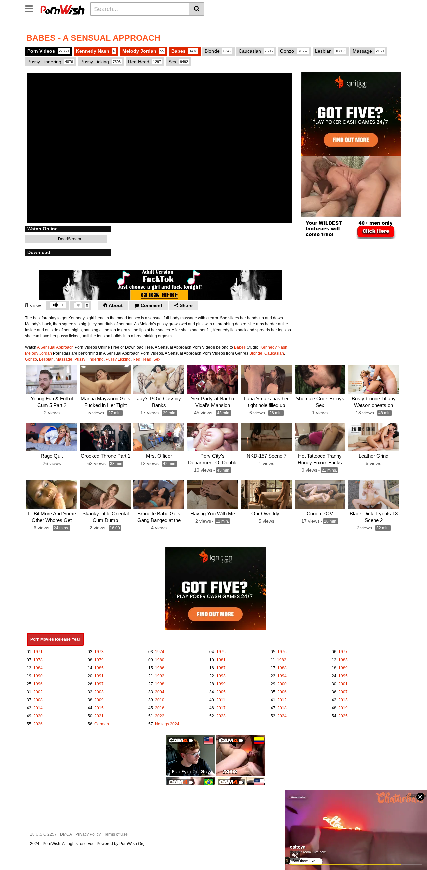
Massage (368, 51)
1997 (99, 684)
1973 (99, 651)
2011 (220, 700)
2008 (38, 700)
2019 (343, 708)
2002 (38, 692)
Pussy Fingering (50, 61)
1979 (99, 660)
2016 (159, 708)
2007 (343, 692)
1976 (282, 651)
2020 (38, 716)
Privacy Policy (88, 834)
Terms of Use (116, 834)
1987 (221, 668)
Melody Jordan (143, 51)
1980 (159, 660)
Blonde (218, 51)
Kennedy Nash (95, 51)
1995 (343, 676)
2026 (38, 724)
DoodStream (69, 239)
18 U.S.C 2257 (43, 834)
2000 (282, 684)
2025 (343, 716)
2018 (282, 708)
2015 (99, 708)
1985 (99, 668)
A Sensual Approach (55, 347)
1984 (38, 668)
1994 (282, 676)
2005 (221, 692)
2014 (38, 708)
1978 (38, 660)
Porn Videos (48, 51)
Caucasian (256, 51)
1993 (221, 676)
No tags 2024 (167, 724)
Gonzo (294, 51)
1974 (159, 651)
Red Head (144, 61)
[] (196, 9)
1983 (343, 660)
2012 (282, 700)
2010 (159, 700)
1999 (221, 684)
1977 (343, 651)
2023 (221, 716)
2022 (159, 716)
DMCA (66, 834)
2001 (343, 684)
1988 (282, 668)
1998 (159, 684)
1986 (159, 668)
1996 (38, 684)
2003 (99, 692)
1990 (38, 676)
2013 (343, 700)
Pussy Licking (100, 61)
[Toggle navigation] (31, 8)
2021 (99, 716)
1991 (99, 676)
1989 (343, 668)
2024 (282, 716)
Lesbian (330, 51)
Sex (178, 61)
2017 (221, 708)
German (101, 724)
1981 (221, 660)
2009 (99, 700)
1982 (281, 660)
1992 (159, 676)
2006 (282, 692)
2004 (159, 692)
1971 (38, 651)
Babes (184, 51)
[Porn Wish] (62, 9)
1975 (221, 651)
